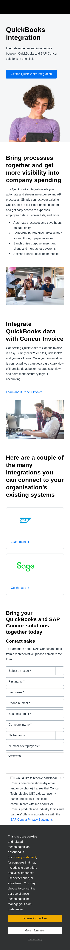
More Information (35, 930)
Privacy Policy (35, 939)
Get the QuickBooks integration (31, 74)
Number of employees (21, 743)
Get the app (19, 587)
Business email (17, 711)
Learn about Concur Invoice (24, 392)
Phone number (16, 700)
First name (13, 679)
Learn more (19, 541)
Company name (17, 722)
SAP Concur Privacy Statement (31, 819)
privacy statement (24, 857)
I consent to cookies (35, 918)
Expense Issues (17, 668)
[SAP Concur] (23, 7)
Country (12, 733)
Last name (13, 690)
